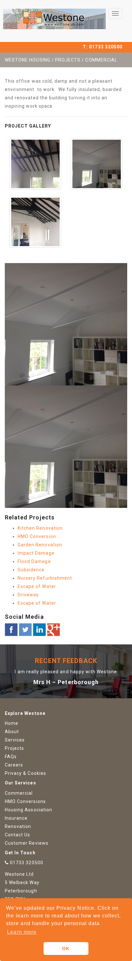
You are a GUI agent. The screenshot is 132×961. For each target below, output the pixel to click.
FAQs (11, 756)
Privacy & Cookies (25, 773)
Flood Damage (34, 561)
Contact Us (17, 834)
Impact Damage (36, 553)
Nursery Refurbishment (45, 578)
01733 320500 (105, 46)
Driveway (28, 594)
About (12, 731)
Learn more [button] (22, 932)
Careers (14, 764)
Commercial (19, 793)
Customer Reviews (26, 843)
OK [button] (66, 948)
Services (15, 739)
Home (11, 723)
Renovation (18, 826)
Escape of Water (37, 586)
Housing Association (28, 809)
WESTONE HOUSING (27, 59)
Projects (14, 748)
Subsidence (31, 569)
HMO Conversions (25, 801)
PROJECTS (67, 59)
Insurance (16, 818)
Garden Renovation (40, 544)
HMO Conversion (37, 536)
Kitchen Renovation (40, 528)
